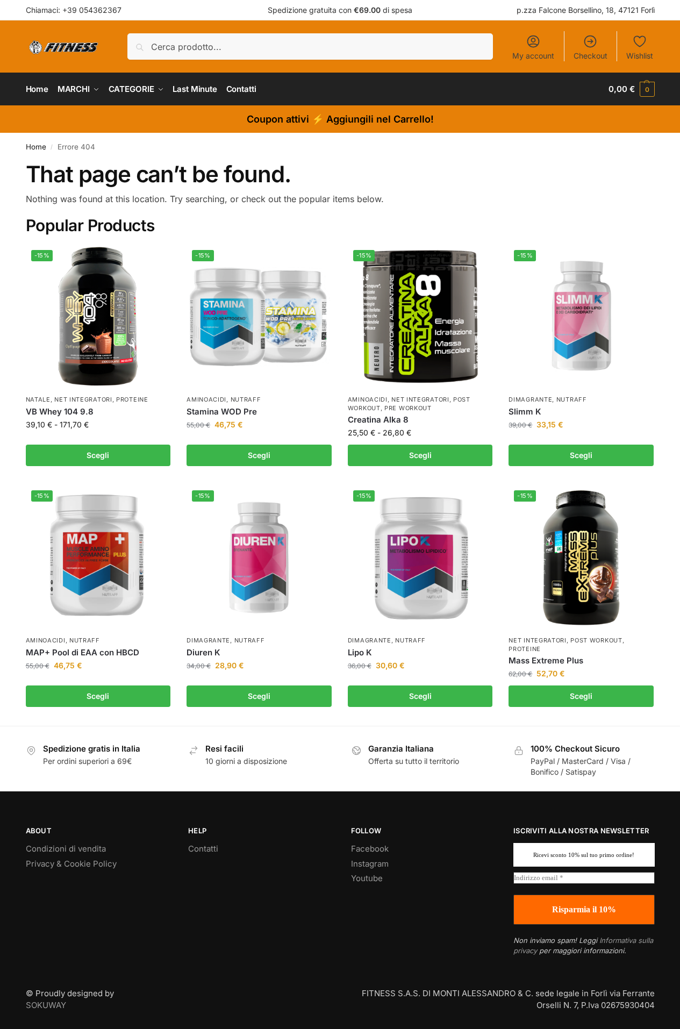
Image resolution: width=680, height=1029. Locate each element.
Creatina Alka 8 (378, 420)
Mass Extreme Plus (546, 660)
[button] (631, 89)
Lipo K (360, 652)
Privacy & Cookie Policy (71, 864)
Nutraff (246, 399)
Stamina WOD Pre (222, 411)
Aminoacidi (206, 399)
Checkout (590, 55)
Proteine (132, 399)
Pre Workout (408, 408)
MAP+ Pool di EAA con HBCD (82, 652)
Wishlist (639, 55)
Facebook (370, 849)
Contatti (203, 849)
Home (36, 146)
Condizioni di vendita (66, 849)
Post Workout (596, 640)
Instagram (370, 864)
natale (38, 399)
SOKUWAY (46, 1005)
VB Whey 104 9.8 (60, 411)
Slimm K (525, 411)
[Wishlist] (154, 261)
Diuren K (203, 652)
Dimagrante (530, 399)
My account (533, 55)
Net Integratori (83, 399)
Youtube (367, 878)
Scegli (98, 455)
